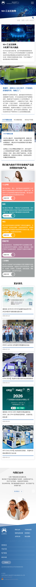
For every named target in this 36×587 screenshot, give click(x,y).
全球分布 (17, 536)
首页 (23, 20)
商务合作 (17, 529)
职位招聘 (27, 536)
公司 (27, 20)
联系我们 (27, 533)
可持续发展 (28, 529)
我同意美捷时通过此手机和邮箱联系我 (13, 567)
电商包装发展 (19, 533)
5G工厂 (32, 20)
